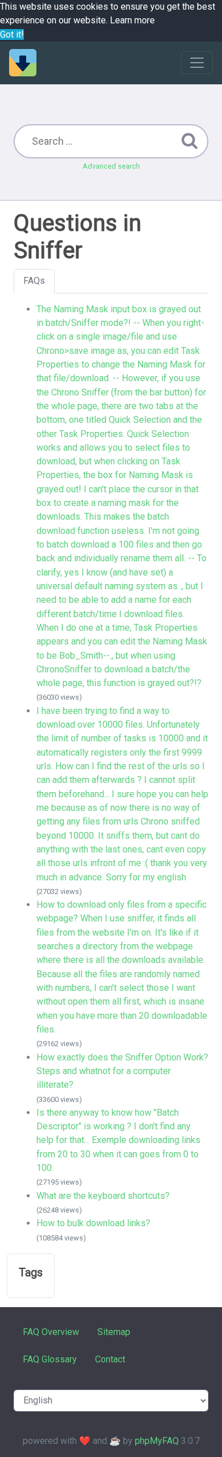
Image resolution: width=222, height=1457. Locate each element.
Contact (110, 1359)
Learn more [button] (132, 20)
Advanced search (111, 166)
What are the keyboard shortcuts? (103, 1195)
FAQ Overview (51, 1332)
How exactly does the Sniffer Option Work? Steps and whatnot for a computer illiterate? (122, 1071)
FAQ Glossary (50, 1359)
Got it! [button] (12, 34)
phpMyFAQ (157, 1440)
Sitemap (113, 1332)
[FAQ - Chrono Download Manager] (22, 62)
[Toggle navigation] (197, 62)
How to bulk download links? (93, 1223)
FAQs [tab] (34, 280)
